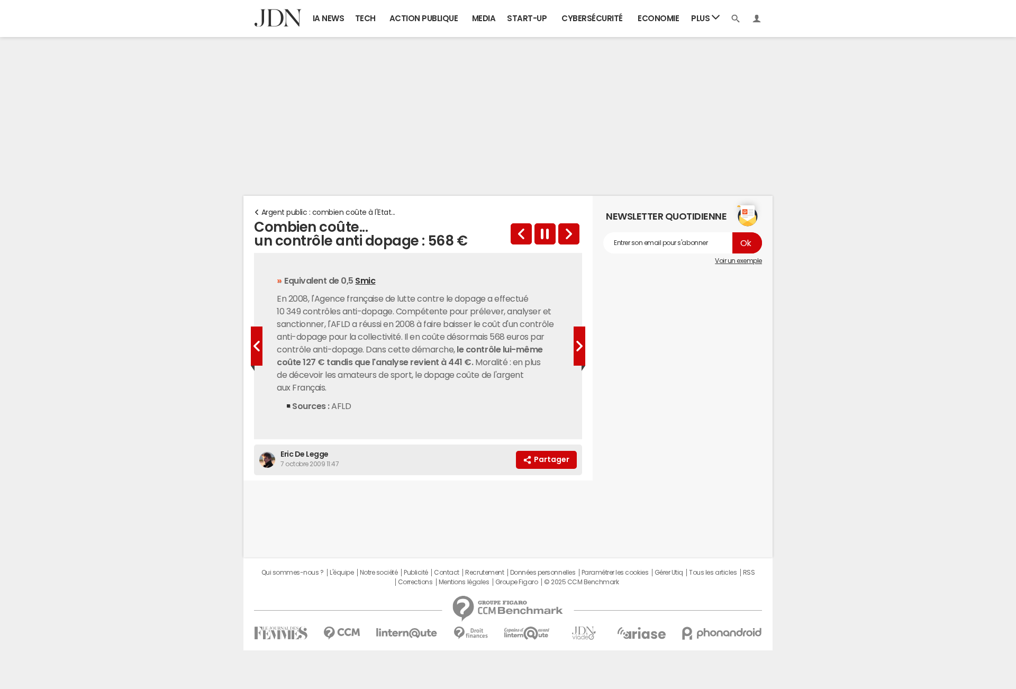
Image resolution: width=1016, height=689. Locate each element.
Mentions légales (464, 582)
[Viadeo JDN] (583, 633)
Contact (446, 572)
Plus (701, 18)
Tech (365, 18)
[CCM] (341, 633)
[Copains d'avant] (527, 633)
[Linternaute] (407, 633)
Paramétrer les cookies (615, 572)
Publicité (416, 572)
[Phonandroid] (722, 633)
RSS (749, 572)
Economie (658, 18)
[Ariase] (641, 633)
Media (484, 18)
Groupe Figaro (516, 582)
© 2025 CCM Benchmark (581, 582)
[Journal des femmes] (280, 633)
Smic (365, 280)
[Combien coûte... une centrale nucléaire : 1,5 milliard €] (521, 233)
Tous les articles (713, 572)
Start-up (527, 18)
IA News (328, 18)
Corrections (415, 582)
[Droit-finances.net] (470, 633)
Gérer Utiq (669, 572)
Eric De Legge (304, 454)
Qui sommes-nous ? (292, 572)
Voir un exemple (738, 261)
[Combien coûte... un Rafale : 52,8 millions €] (568, 233)
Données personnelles (542, 572)
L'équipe (341, 572)
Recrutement (484, 572)
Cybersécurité (592, 18)
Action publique (423, 18)
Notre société (379, 572)
